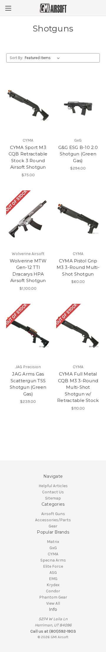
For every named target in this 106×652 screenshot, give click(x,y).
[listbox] (43, 57)
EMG (53, 578)
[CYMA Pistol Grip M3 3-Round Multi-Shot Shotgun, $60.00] (78, 219)
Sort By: (16, 58)
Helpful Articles (53, 485)
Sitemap (53, 498)
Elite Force (53, 566)
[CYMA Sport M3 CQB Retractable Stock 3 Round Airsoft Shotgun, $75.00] (28, 105)
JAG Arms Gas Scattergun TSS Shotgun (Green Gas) (28, 384)
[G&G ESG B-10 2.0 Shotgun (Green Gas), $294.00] (78, 105)
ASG (53, 572)
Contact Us (53, 492)
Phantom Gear (53, 597)
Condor (53, 591)
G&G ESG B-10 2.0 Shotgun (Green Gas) (78, 154)
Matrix (53, 541)
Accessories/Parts (53, 519)
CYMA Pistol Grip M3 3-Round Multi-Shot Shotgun (78, 267)
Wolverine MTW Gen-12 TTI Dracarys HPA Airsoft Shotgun (28, 271)
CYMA (53, 554)
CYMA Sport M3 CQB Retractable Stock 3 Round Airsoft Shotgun (28, 157)
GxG (53, 547)
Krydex (53, 584)
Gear (53, 526)
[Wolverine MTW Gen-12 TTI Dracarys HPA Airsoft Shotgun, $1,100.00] (28, 219)
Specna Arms (53, 560)
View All (53, 603)
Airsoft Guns (53, 513)
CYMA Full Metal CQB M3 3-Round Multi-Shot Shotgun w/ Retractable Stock (78, 387)
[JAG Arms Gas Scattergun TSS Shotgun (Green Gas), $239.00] (28, 332)
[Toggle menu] (8, 8)
